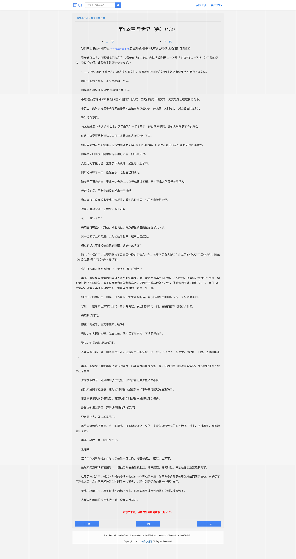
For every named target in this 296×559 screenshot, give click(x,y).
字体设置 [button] (216, 5)
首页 (77, 4)
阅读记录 (201, 5)
